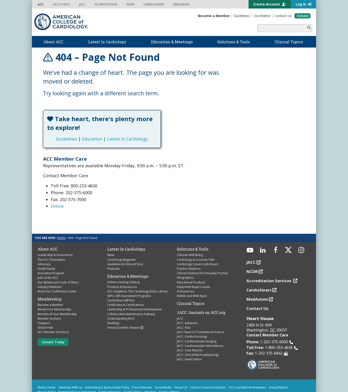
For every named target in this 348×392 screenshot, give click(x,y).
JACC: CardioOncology (192, 337)
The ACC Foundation (51, 260)
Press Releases (142, 387)
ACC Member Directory (53, 332)
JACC (180, 319)
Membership (50, 299)
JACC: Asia (183, 328)
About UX (180, 387)
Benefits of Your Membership (57, 314)
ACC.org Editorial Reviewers (247, 387)
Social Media (163, 387)
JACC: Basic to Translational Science (200, 332)
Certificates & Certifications (125, 305)
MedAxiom (257, 299)
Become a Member (50, 305)
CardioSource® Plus (120, 300)
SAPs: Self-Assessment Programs (129, 296)
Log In (301, 4)
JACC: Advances (187, 323)
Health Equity (46, 269)
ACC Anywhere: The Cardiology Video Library (137, 291)
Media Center (47, 387)
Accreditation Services (269, 280)
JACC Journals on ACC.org (201, 312)
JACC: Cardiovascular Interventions (200, 346)
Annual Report (278, 387)
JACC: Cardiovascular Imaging (196, 341)
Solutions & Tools (192, 249)
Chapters (44, 323)
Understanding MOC (121, 319)
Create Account (267, 4)
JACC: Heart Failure (189, 359)
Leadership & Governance (55, 255)
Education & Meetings (127, 276)
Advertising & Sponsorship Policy (107, 387)
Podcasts (113, 269)
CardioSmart (259, 290)
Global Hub (45, 328)
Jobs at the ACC (48, 278)
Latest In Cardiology (126, 249)
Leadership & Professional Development (134, 309)
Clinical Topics (190, 303)
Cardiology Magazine (121, 260)
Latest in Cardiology (127, 139)
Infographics (185, 278)
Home (61, 238)
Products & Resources (122, 287)
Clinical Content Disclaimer (208, 387)
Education (92, 139)
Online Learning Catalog (123, 282)
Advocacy (44, 264)
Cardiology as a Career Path (195, 260)
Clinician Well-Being (190, 255)
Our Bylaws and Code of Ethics (58, 282)
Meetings (113, 323)
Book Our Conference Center (57, 291)
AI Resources (185, 291)
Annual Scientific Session (123, 328)
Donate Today (53, 342)
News (111, 255)
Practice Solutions (189, 269)
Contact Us (257, 308)
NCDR (252, 271)
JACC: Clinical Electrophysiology (198, 355)
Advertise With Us (70, 387)
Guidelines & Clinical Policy (125, 264)
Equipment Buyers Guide (193, 287)
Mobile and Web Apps (192, 296)
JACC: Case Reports (190, 350)
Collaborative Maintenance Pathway (131, 314)
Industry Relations (50, 287)
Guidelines (66, 139)
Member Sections (49, 319)
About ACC (47, 249)
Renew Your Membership (54, 309)
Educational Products (191, 282)
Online (57, 206)
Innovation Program (51, 273)
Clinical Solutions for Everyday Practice (202, 273)
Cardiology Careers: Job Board (197, 264)
